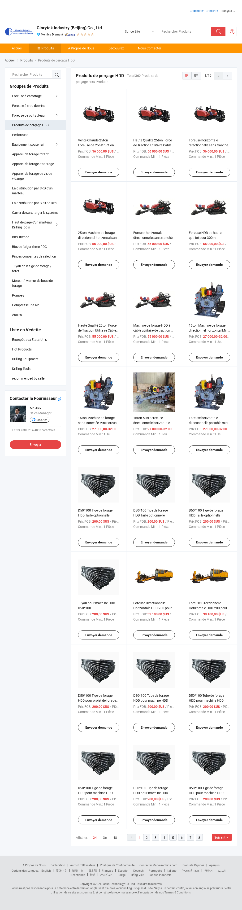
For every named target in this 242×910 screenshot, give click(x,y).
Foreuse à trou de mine (28, 105)
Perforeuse (20, 134)
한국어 (208, 870)
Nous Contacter (149, 48)
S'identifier (197, 11)
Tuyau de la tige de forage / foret (32, 268)
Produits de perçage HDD (30, 125)
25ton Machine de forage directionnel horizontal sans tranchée (98, 237)
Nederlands (77, 875)
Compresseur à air (25, 305)
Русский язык (190, 870)
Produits (47, 48)
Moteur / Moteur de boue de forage (32, 283)
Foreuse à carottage (27, 96)
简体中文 (61, 870)
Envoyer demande (98, 172)
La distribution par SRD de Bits (34, 203)
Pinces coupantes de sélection (34, 256)
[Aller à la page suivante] (227, 75)
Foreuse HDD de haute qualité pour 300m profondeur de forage (205, 237)
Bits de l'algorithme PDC (29, 246)
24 (95, 838)
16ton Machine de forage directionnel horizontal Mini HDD (208, 330)
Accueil (17, 48)
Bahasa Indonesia (160, 875)
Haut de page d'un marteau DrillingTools (32, 224)
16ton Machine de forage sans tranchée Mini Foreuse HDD (98, 423)
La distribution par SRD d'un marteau (32, 190)
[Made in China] (35, 9)
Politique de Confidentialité (117, 865)
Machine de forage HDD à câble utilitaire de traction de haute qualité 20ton (153, 330)
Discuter (41, 420)
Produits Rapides (193, 865)
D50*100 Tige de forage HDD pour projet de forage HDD (97, 700)
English (46, 870)
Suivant (219, 837)
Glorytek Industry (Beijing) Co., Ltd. (70, 27)
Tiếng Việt (137, 875)
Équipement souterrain (28, 144)
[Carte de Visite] (59, 398)
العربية (221, 870)
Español (123, 870)
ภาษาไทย (106, 875)
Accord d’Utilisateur (82, 865)
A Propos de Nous (81, 48)
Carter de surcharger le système (35, 212)
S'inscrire (212, 11)
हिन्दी (92, 875)
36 (105, 837)
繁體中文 (77, 870)
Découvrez (116, 48)
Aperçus (214, 865)
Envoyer (35, 444)
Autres (17, 314)
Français (107, 870)
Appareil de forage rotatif (30, 154)
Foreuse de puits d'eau (28, 115)
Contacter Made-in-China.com (158, 865)
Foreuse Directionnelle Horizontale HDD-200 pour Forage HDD (152, 608)
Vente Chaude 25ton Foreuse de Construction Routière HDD (96, 145)
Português (155, 870)
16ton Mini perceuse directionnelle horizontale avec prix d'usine (151, 423)
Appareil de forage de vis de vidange (32, 176)
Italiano (172, 870)
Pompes (18, 295)
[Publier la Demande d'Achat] (232, 31)
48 (115, 837)
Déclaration (58, 865)
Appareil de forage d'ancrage (33, 164)
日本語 (92, 870)
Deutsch (138, 870)
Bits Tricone (20, 237)
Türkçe (121, 875)
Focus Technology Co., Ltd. (119, 884)
